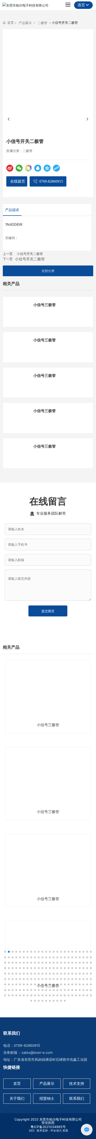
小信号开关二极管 (30, 254)
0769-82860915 (27, 1045)
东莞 (65, 1130)
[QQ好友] (37, 168)
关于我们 (17, 1098)
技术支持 (76, 1083)
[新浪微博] (9, 168)
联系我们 (76, 1098)
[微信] (19, 168)
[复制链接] (56, 168)
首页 (17, 1083)
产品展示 (25, 23)
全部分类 (48, 271)
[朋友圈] (28, 168)
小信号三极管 (44, 304)
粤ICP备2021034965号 (48, 1127)
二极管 (42, 23)
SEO (31, 1130)
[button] (5, 952)
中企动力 (56, 1130)
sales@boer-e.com (37, 1052)
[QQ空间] (47, 168)
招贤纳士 (46, 1098)
